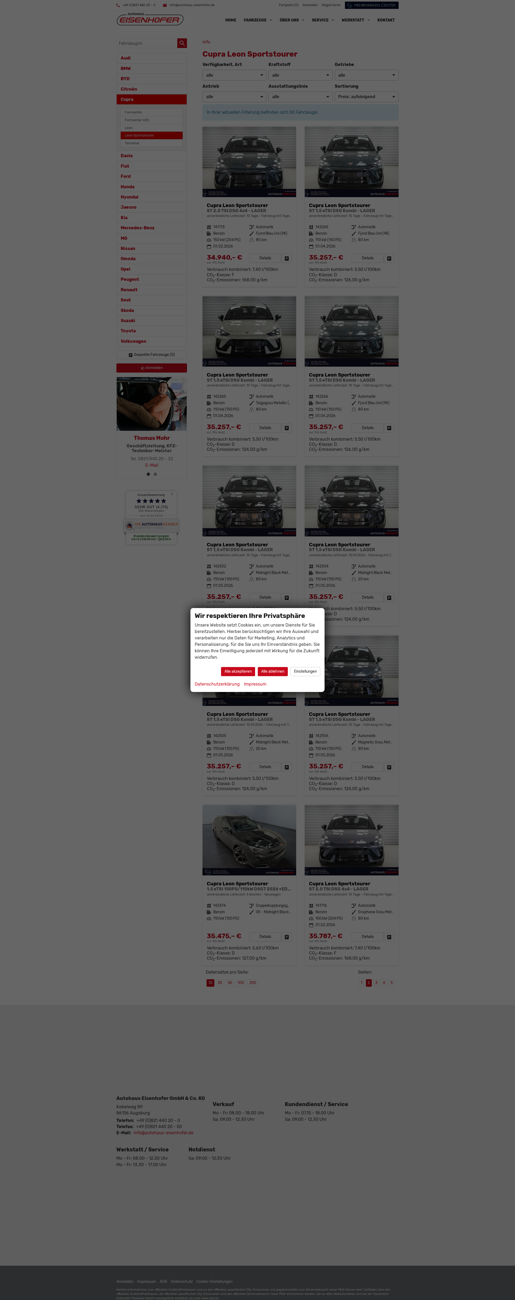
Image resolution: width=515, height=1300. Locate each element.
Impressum (255, 684)
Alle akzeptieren (238, 671)
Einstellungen (305, 671)
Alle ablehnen (272, 671)
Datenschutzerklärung (217, 684)
